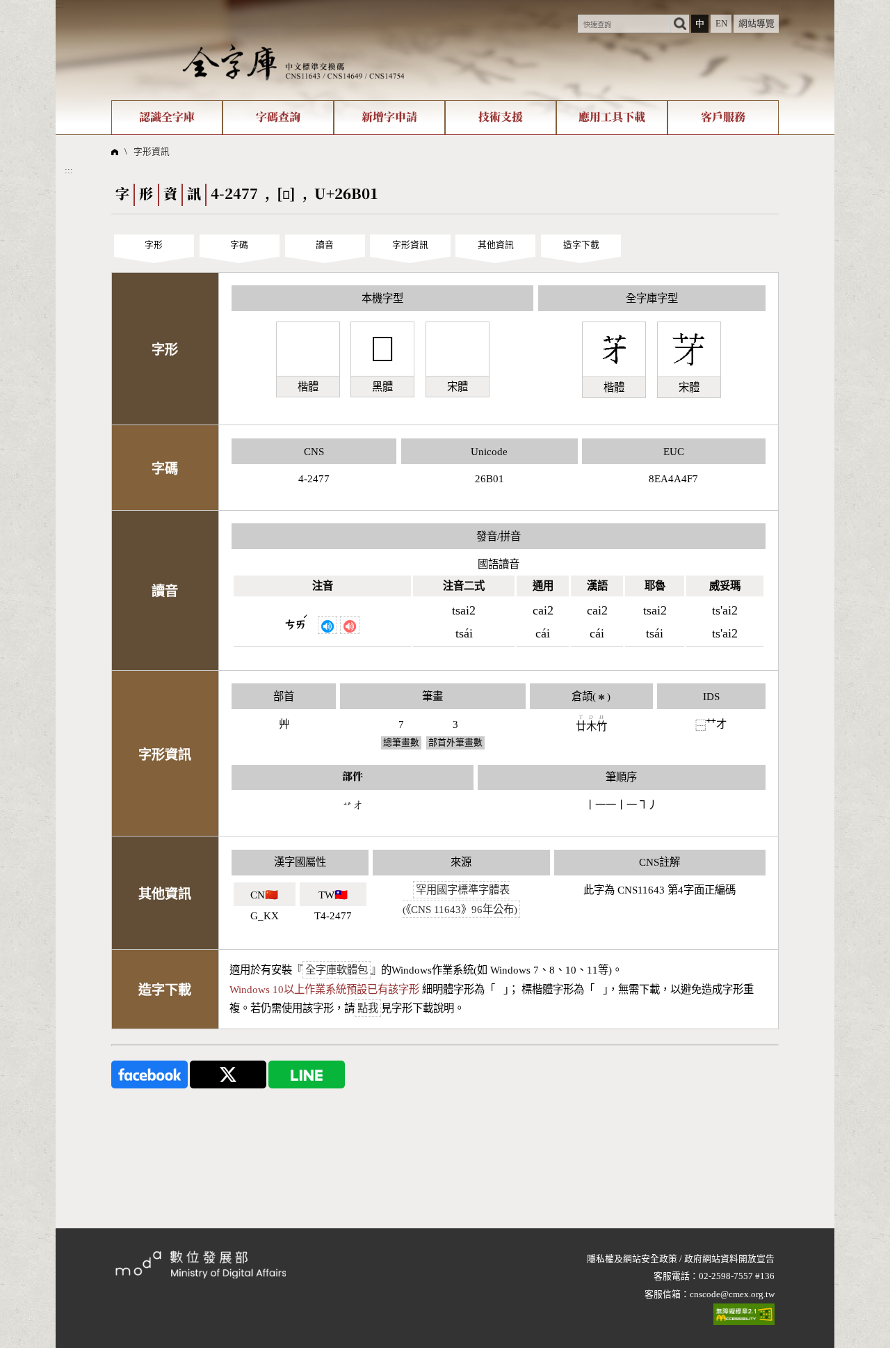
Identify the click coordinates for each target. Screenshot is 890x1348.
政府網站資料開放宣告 (729, 1259)
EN (721, 24)
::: (60, 5)
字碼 (239, 245)
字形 (154, 245)
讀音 (325, 245)
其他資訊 (496, 245)
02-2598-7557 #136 (737, 1276)
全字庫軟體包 (336, 970)
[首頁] (293, 62)
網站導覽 (756, 24)
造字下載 (581, 245)
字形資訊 (152, 152)
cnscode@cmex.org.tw (732, 1294)
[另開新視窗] (149, 1074)
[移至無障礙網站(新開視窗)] (744, 1314)
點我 (367, 1008)
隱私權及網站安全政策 (632, 1259)
